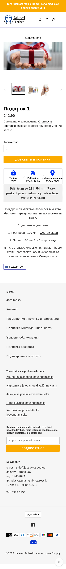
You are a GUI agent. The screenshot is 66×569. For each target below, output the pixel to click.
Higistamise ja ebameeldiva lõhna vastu (31, 385)
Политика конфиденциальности (29, 328)
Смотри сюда (49, 232)
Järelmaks (13, 300)
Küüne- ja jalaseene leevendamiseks (29, 376)
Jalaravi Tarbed (24, 553)
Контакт (12, 309)
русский (32, 514)
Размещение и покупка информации (32, 318)
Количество (11, 142)
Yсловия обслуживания (23, 337)
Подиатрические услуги (23, 356)
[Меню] (60, 20)
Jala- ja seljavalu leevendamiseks (27, 394)
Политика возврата (20, 346)
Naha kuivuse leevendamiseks (25, 402)
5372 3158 (18, 492)
